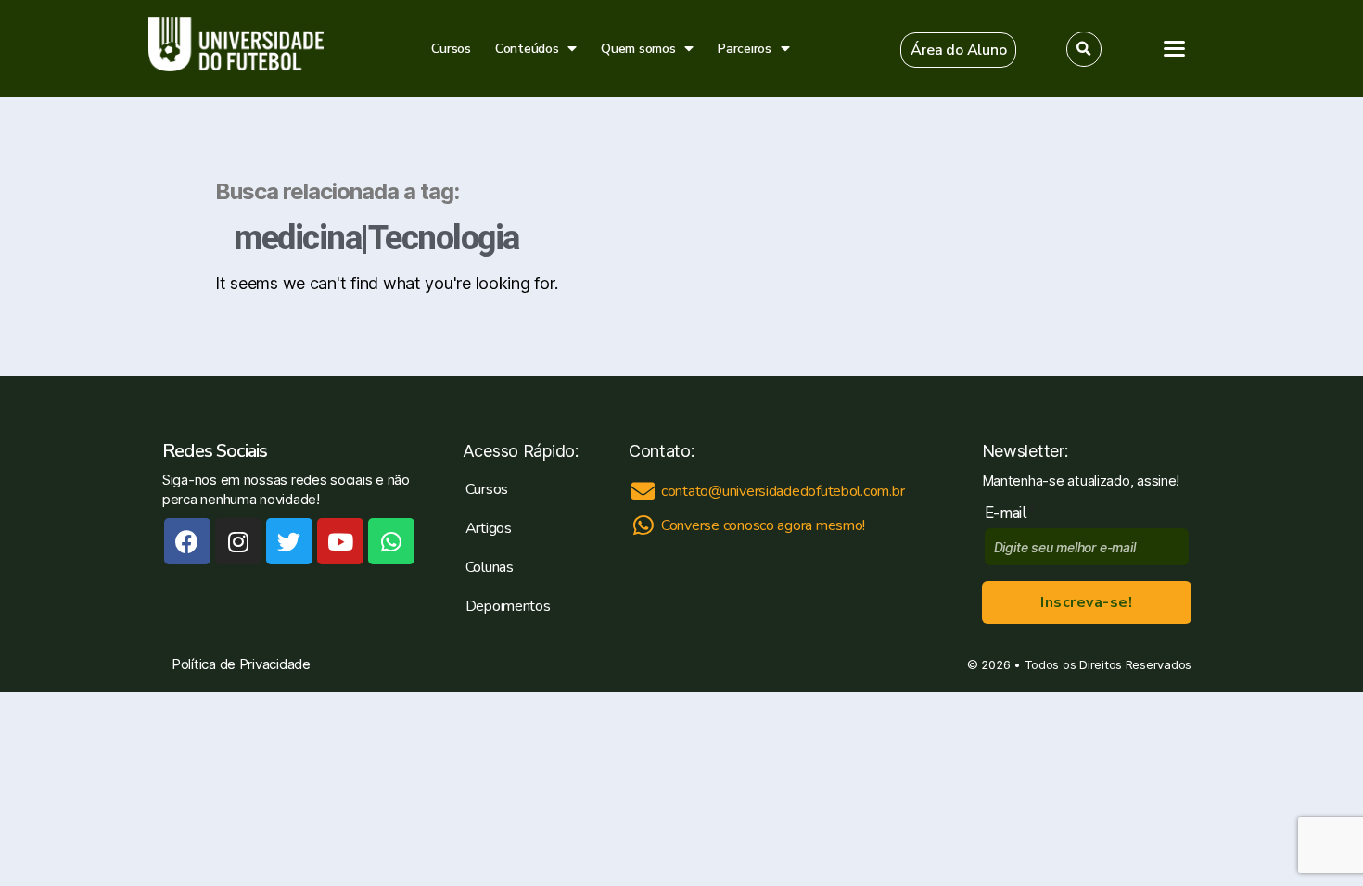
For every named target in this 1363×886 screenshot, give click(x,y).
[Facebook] (187, 541)
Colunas (489, 567)
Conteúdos (527, 48)
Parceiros (744, 48)
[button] (958, 50)
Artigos (488, 528)
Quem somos (638, 48)
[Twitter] (289, 541)
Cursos (450, 48)
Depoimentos (508, 606)
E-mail (1010, 513)
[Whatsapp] (391, 541)
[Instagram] (238, 541)
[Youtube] (340, 541)
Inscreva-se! (1086, 602)
